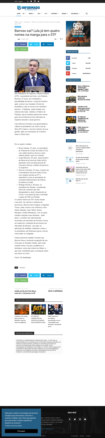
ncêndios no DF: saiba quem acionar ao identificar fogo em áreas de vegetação (84, 110)
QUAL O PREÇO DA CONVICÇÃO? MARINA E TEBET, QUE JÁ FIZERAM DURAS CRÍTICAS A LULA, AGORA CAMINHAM (84, 91)
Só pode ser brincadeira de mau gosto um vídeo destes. (82, 159)
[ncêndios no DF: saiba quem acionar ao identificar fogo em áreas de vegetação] (22, 309)
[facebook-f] (70, 419)
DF (23, 13)
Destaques (17, 27)
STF (46, 13)
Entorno (54, 13)
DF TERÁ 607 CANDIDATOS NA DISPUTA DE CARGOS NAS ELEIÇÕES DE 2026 (84, 120)
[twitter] (31, 1)
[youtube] (38, 1)
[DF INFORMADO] (28, 8)
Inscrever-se (86, 73)
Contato (88, 436)
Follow (88, 63)
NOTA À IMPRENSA (55, 291)
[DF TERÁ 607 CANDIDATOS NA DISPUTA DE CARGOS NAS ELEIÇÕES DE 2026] (38, 309)
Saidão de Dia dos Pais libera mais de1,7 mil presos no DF (25, 292)
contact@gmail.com (47, 429)
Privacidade (74, 436)
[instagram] (34, 1)
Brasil (31, 13)
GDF (39, 13)
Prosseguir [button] (21, 431)
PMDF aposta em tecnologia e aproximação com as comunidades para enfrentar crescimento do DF (83, 131)
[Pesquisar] (86, 13)
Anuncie (82, 436)
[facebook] (27, 1)
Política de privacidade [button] (13, 426)
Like (89, 58)
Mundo (64, 13)
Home (18, 13)
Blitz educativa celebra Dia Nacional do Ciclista (84, 98)
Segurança (74, 13)
